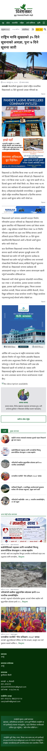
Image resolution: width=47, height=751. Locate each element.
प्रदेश (8, 23)
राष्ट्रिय (22, 23)
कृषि (38, 23)
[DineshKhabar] (23, 8)
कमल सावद (23, 403)
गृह (3, 23)
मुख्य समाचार (14, 431)
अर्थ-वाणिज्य (30, 23)
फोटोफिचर (25, 30)
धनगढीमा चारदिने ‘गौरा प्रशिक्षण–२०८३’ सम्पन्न (26, 476)
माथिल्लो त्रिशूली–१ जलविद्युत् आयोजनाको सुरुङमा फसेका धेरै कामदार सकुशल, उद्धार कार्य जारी (27, 488)
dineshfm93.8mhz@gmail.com (16, 740)
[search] (45, 29)
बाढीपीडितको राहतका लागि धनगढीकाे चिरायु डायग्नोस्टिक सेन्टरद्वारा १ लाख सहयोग (26, 451)
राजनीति (15, 23)
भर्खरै (4, 431)
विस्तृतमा (21, 557)
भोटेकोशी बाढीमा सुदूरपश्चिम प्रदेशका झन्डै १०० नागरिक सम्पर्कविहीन (26, 464)
